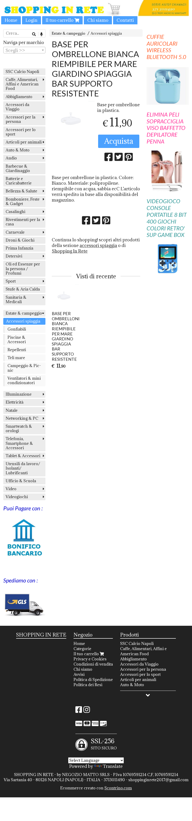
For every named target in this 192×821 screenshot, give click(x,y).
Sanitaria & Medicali (16, 299)
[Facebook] (78, 711)
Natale (12, 410)
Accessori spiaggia (106, 33)
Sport (11, 281)
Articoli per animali (24, 142)
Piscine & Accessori (16, 339)
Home (11, 20)
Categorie (82, 648)
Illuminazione (19, 394)
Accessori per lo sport (21, 132)
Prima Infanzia (19, 248)
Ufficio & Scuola (21, 480)
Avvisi (79, 674)
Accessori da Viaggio (17, 107)
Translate (113, 766)
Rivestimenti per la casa (23, 222)
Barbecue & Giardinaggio (18, 168)
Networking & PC (22, 418)
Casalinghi (15, 211)
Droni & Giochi (20, 240)
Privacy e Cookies (90, 659)
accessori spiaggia (98, 245)
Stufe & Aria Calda (23, 289)
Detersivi (14, 256)
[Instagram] (86, 711)
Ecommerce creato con (96, 788)
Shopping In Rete (70, 251)
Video (11, 488)
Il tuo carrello (60, 20)
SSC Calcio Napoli (22, 71)
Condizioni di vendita (93, 664)
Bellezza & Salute (21, 191)
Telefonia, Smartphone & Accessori (19, 443)
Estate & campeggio (68, 33)
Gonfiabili (16, 329)
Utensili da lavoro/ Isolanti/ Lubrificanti (23, 468)
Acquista (118, 141)
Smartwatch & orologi (19, 428)
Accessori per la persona (20, 119)
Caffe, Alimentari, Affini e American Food (22, 84)
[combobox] (24, 50)
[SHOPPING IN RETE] (96, 12)
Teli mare (16, 357)
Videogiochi (17, 496)
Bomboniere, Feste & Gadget (23, 201)
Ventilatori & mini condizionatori (24, 380)
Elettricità (14, 402)
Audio (11, 158)
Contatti (125, 20)
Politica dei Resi (88, 684)
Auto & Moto (18, 150)
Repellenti (16, 349)
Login (31, 20)
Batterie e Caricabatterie (19, 181)
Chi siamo (97, 20)
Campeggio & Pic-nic (24, 368)
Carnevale (15, 232)
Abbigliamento (19, 96)
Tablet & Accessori (23, 455)
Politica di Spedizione (93, 679)
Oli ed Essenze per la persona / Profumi (23, 268)
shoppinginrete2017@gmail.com (158, 779)
